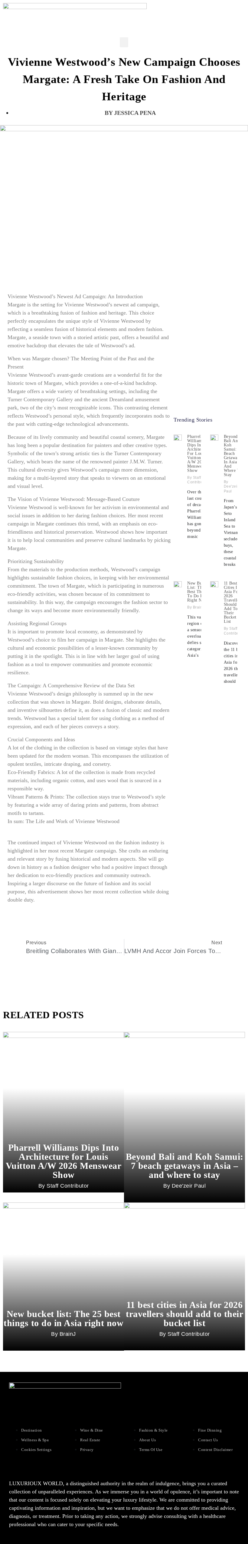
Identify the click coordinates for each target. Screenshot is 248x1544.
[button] (124, 42)
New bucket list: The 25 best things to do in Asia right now (200, 591)
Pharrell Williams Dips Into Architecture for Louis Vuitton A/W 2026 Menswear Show (198, 453)
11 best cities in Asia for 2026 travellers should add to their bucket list (233, 602)
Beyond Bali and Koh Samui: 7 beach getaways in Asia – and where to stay (233, 455)
